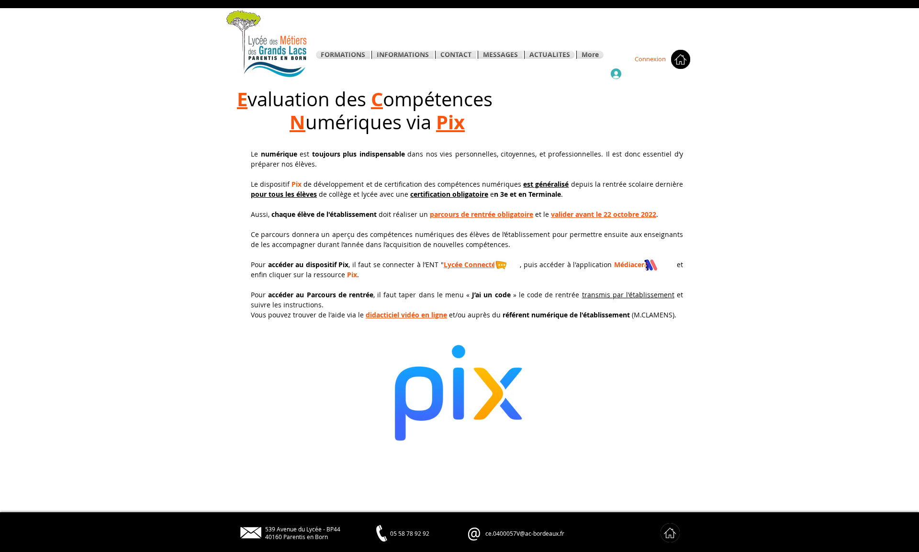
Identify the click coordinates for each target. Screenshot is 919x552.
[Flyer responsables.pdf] (673, 101)
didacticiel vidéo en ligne (406, 314)
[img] (670, 532)
